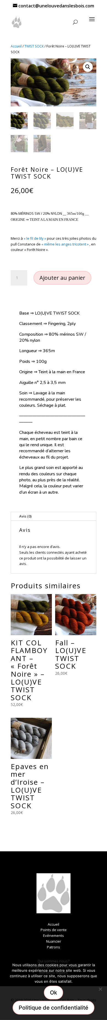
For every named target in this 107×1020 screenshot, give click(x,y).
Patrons (53, 947)
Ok (53, 992)
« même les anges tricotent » (65, 244)
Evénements (53, 935)
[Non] (100, 989)
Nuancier (53, 941)
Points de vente (54, 929)
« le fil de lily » (35, 238)
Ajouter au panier (62, 277)
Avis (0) (25, 516)
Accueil (16, 46)
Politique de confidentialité (53, 1007)
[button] (88, 67)
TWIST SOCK (34, 46)
